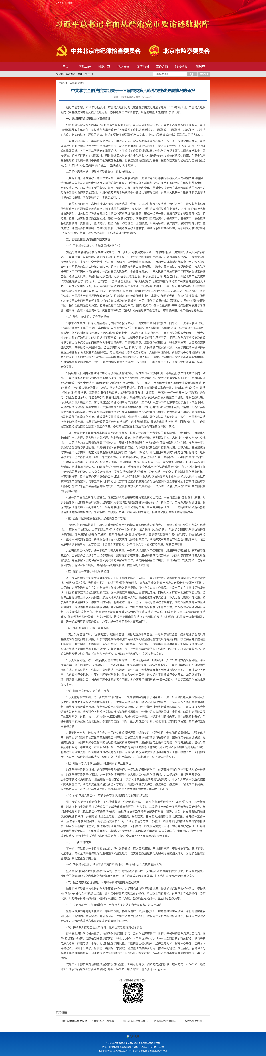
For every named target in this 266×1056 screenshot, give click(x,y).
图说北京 (104, 66)
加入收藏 (68, 3)
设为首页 (59, 3)
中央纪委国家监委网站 (74, 1021)
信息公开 (85, 66)
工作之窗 (162, 66)
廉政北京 (79, 83)
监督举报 (181, 66)
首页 (65, 66)
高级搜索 (204, 74)
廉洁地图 (143, 66)
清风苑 (200, 66)
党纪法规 (123, 66)
